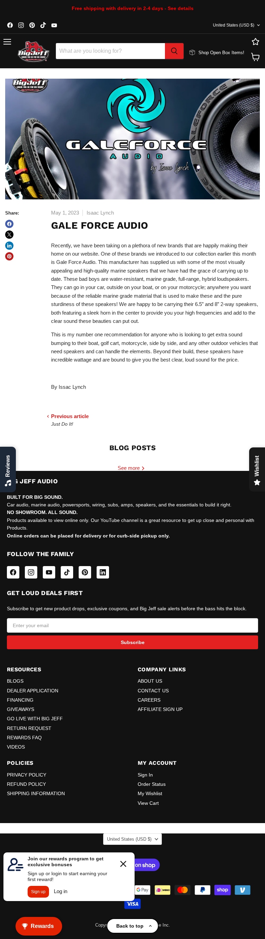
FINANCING (20, 700)
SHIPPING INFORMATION (36, 793)
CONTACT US (153, 690)
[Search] (174, 51)
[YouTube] (49, 572)
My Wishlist (150, 793)
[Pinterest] (85, 572)
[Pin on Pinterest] (9, 256)
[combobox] (110, 51)
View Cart (148, 803)
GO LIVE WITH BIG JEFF (35, 718)
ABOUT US (150, 681)
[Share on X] (9, 234)
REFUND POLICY (26, 784)
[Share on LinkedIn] (9, 245)
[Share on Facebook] (9, 224)
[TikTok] (67, 572)
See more (129, 468)
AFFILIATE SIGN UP (160, 709)
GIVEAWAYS (20, 709)
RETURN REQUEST (29, 728)
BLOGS (15, 681)
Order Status (152, 784)
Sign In (145, 775)
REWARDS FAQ (24, 737)
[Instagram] (31, 572)
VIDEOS (16, 747)
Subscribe (133, 642)
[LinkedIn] (103, 572)
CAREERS (149, 700)
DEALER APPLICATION (32, 690)
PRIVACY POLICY (26, 775)
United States (233, 25)
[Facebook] (13, 572)
